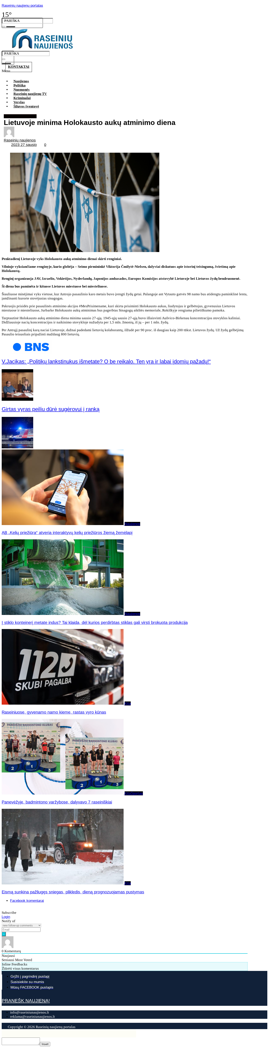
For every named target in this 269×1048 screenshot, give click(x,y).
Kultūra (15, 116)
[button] (128, 72)
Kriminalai (22, 98)
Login (6, 917)
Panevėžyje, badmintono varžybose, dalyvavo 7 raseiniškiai (57, 802)
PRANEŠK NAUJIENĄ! (26, 1000)
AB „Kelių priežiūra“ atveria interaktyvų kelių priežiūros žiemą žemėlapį (67, 532)
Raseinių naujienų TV (30, 94)
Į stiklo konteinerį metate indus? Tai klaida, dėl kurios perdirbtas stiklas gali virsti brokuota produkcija (95, 622)
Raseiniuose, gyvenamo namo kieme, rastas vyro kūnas (54, 712)
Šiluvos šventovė (26, 106)
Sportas (137, 793)
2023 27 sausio (24, 145)
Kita (7, 116)
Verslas (19, 102)
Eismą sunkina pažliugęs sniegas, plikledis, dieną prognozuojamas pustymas (73, 892)
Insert (45, 1044)
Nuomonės (21, 90)
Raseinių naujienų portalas (22, 6)
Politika (19, 85)
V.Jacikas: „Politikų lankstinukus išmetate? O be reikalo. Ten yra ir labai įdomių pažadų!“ (106, 361)
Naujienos (21, 81)
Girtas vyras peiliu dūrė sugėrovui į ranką (50, 409)
